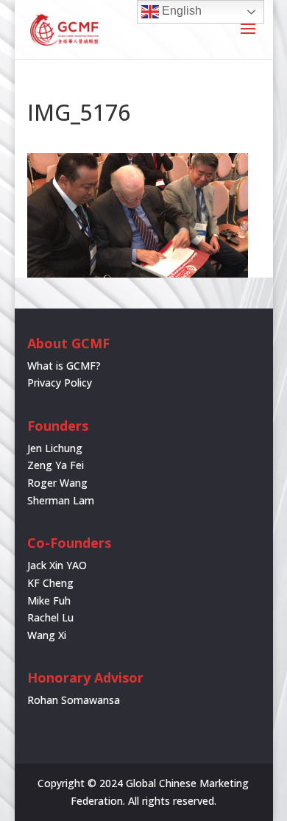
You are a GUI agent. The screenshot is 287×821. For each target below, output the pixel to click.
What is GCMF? (64, 366)
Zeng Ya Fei (55, 465)
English (180, 10)
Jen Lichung (54, 448)
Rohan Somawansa (73, 700)
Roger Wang (57, 483)
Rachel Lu (50, 617)
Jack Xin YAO (57, 565)
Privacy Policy (59, 383)
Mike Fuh (49, 600)
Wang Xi (46, 635)
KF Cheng (50, 583)
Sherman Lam (60, 500)
